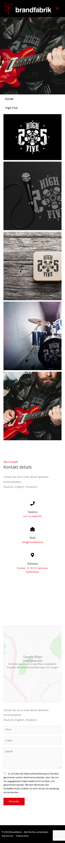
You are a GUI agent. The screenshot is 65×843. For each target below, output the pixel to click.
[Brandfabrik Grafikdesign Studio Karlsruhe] (27, 8)
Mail (33, 537)
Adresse (32, 563)
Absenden (14, 801)
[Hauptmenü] (58, 8)
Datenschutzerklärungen (33, 667)
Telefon (33, 512)
